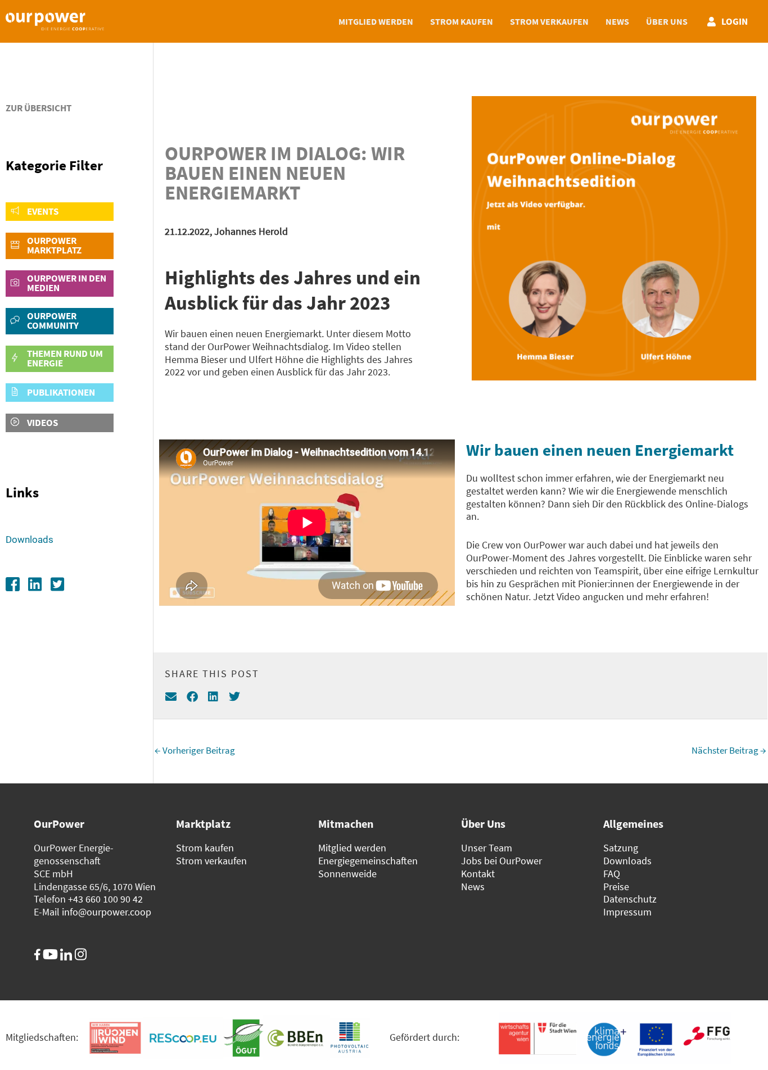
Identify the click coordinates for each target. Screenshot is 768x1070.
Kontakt (478, 874)
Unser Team (486, 848)
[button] (171, 697)
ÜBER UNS (667, 21)
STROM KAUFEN (461, 21)
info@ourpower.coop (106, 912)
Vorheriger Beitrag (195, 750)
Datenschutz (630, 899)
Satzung (620, 848)
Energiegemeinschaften (368, 861)
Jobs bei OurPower (501, 861)
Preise (616, 887)
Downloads (29, 539)
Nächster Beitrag (729, 750)
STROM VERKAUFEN (549, 21)
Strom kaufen (205, 848)
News (473, 887)
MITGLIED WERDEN (375, 21)
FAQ (611, 874)
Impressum (627, 912)
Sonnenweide (347, 874)
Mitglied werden (352, 848)
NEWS (617, 21)
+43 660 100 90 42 (105, 899)
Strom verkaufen (211, 861)
